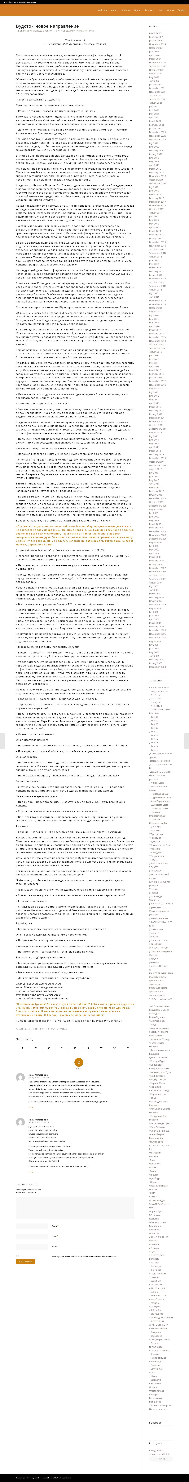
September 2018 (158, 183)
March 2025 (155, 33)
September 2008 (158, 538)
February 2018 (156, 198)
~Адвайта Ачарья (158, 1328)
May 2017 (154, 223)
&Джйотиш (155, 1214)
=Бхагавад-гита (157, 1295)
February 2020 (156, 150)
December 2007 (157, 567)
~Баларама (155, 1332)
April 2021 (154, 117)
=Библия (153, 1291)
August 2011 (155, 432)
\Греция (153, 1174)
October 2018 (156, 179)
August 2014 (155, 311)
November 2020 (157, 135)
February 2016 (156, 271)
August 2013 (155, 351)
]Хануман (154, 962)
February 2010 (156, 491)
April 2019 (154, 165)
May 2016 (154, 263)
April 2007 (154, 589)
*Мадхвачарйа (157, 1075)
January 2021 (155, 128)
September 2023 (158, 66)
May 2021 (154, 113)
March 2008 (155, 556)
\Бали (152, 1160)
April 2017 (154, 227)
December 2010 (157, 458)
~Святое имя (156, 1368)
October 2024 (156, 47)
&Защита (154, 1218)
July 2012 (153, 392)
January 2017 (155, 238)
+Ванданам (155, 1266)
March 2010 (155, 487)
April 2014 (154, 326)
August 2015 (155, 289)
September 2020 (158, 139)
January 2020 (155, 154)
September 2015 (158, 285)
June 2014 (154, 318)
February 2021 (156, 124)
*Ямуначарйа (156, 1141)
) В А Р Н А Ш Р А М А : (161, 903)
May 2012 (154, 399)
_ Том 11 (153, 735)
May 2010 (154, 480)
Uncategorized (156, 1390)
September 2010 (158, 465)
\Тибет (153, 1196)
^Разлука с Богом (158, 691)
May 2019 (154, 161)
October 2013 (156, 344)
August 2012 (155, 388)
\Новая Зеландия (158, 1185)
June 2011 (154, 439)
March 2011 (155, 450)
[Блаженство (156, 929)
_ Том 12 (153, 738)
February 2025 (156, 36)
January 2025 (155, 40)
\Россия (153, 1189)
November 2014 (157, 304)
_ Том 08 (153, 724)
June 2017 (154, 219)
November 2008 (157, 534)
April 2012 (154, 403)
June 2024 (154, 51)
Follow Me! (161, 1459)
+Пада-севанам (157, 1273)
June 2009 (154, 516)
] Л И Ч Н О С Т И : (158, 940)
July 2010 (153, 472)
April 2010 (154, 483)
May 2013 (154, 362)
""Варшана (155, 830)
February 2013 (156, 373)
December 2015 (157, 278)
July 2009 (153, 512)
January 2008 (155, 564)
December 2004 (157, 666)
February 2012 (156, 410)
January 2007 (155, 600)
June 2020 (154, 146)
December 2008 (157, 531)
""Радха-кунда (156, 855)
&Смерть (154, 1233)
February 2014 (156, 333)
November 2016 (157, 245)
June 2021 (154, 110)
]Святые (153, 954)
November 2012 (157, 384)
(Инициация (155, 870)
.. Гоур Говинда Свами (160, 797)
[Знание (153, 936)
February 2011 (156, 454)
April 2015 (154, 296)
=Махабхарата (156, 1299)
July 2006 (153, 611)
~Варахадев (155, 1335)
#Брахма (153, 1240)
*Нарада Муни (157, 1083)
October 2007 (156, 575)
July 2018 (153, 187)
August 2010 (155, 468)
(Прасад (153, 892)
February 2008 (156, 560)
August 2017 (155, 212)
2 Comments (38, 1029)
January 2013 (155, 377)
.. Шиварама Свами (159, 804)
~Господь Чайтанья (159, 1350)
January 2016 (155, 274)
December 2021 (157, 88)
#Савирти (154, 1247)
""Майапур (154, 848)
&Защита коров (157, 1222)
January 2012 (155, 414)
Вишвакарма (155, 1397)
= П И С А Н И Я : (158, 1288)
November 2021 (157, 91)
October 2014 (156, 307)
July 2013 (153, 355)
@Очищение (156, 991)
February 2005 (156, 659)
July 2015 (153, 293)
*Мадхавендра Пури (160, 1072)
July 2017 (153, 216)
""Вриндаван (156, 834)
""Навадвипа (156, 852)
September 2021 (158, 99)
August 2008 (155, 542)
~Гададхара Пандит (160, 1339)
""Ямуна (153, 859)
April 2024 (154, 55)
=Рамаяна (154, 1302)
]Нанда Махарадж (158, 947)
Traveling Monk (33, 1478)
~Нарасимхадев (157, 1357)
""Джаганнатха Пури (160, 844)
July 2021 (153, 106)
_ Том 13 (153, 742)
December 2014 (157, 300)
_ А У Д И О (155, 698)
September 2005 (158, 637)
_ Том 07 (153, 720)
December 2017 (157, 201)
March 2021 (155, 121)
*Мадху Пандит (157, 1079)
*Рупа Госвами (157, 1127)
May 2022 (154, 77)
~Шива (153, 1376)
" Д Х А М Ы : (155, 826)
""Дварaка (154, 841)
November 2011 (157, 421)
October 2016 (156, 249)
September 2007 (158, 578)
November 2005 (157, 633)
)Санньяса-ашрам (158, 918)
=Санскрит (154, 1306)
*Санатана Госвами (159, 1130)
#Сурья (153, 1251)
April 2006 (154, 619)
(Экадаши (154, 899)
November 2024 (157, 44)
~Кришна (154, 1354)
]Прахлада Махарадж (160, 951)
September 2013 (158, 348)
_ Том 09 (58, 31)
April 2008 (154, 553)
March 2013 (155, 370)
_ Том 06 (153, 716)
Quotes (153, 1387)
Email (55, 1236)
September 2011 (158, 428)
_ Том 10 (153, 731)
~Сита (152, 1372)
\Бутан (152, 1167)
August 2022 (155, 73)
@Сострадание (157, 995)
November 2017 (157, 205)
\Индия (153, 1181)
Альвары (153, 1394)
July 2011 (153, 436)
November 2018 (157, 175)
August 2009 (155, 509)
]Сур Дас (153, 958)
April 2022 (154, 80)
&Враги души (156, 1211)
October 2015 (156, 282)
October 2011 (156, 425)
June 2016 (154, 260)
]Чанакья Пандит (158, 965)
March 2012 (155, 406)
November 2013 (157, 340)
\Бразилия (154, 1163)
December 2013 (157, 337)
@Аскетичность (157, 976)
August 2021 (155, 102)
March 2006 (155, 622)
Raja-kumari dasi (59, 1029)
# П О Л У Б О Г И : (159, 1236)
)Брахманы (155, 907)
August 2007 (155, 582)
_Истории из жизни (159, 760)
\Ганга (152, 1170)
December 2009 (157, 498)
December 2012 (157, 381)
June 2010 (154, 476)
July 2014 (153, 315)
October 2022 (156, 69)
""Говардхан (155, 837)
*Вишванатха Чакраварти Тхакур (78, 31)
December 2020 (157, 132)
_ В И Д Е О (155, 702)
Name (55, 1226)
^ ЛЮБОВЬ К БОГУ (159, 687)
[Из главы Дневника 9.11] (2, 741)
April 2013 (154, 366)
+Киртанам (155, 1269)
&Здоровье (155, 1225)
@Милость (155, 984)
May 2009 (154, 520)
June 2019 (154, 157)
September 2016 (158, 252)
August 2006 (155, 608)
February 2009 (156, 527)
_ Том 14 (153, 746)
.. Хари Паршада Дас (160, 801)
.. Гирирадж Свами (158, 793)
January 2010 (155, 494)
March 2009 (155, 524)
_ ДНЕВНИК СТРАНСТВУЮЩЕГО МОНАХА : (34, 31)
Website (55, 1246)
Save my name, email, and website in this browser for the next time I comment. (84, 1256)
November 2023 (157, 62)
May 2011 (154, 443)
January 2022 (155, 84)
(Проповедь (155, 896)
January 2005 (155, 663)
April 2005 (154, 655)
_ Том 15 (153, 749)
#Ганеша (154, 1244)
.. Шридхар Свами (158, 808)
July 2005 (153, 644)
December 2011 (157, 417)
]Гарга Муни (155, 943)
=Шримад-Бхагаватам (161, 1317)
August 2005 (155, 641)
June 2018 (154, 190)
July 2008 (153, 545)
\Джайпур (154, 1178)
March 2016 (155, 267)
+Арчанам (154, 1262)
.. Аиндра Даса (156, 782)
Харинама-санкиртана (160, 1405)
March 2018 (155, 194)
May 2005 (154, 652)
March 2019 (155, 168)
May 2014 (154, 322)
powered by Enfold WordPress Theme (56, 1478)
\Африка (153, 1156)
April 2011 (154, 447)
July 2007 (153, 586)
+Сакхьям (154, 1277)
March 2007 (155, 593)
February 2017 (156, 234)
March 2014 (155, 329)
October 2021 (156, 95)
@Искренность (157, 980)
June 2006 (154, 615)
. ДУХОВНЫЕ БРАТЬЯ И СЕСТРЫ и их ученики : (160, 775)
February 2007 (156, 597)
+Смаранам (155, 1280)
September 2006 (158, 604)
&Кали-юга (155, 1229)
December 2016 (157, 241)
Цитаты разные (157, 1409)
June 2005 (154, 648)
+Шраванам (155, 1284)
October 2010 (156, 461)
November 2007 (157, 571)
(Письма (153, 888)
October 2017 (156, 208)
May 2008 (154, 549)
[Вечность (154, 932)
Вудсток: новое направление (47, 26)
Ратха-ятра (155, 1401)
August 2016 (155, 256)
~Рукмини (154, 1365)
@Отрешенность (158, 987)
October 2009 (156, 501)
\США (152, 1192)
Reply (30, 1107)
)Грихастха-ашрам (159, 910)
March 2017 (155, 231)
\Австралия (155, 1152)
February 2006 (156, 626)
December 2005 (157, 630)
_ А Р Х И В (154, 694)
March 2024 (155, 58)
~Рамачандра (156, 1361)
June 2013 (154, 359)
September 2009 (158, 505)
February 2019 (156, 172)
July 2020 (153, 143)
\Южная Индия (157, 1200)
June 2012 (154, 395)
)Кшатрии (154, 914)
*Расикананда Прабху (161, 1123)
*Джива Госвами (158, 1057)
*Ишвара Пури (157, 1061)
